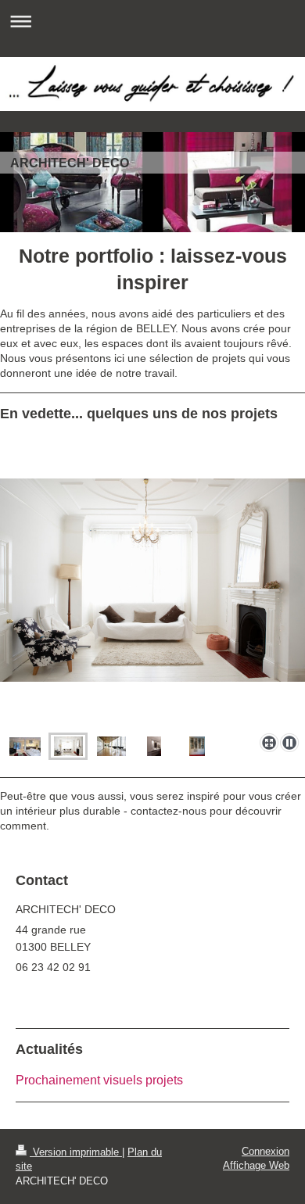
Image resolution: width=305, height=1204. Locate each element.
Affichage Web (256, 1165)
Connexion (265, 1151)
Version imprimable (76, 1152)
